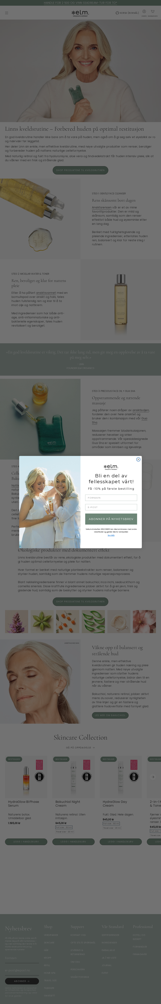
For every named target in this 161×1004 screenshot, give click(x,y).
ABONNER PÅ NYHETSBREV (111, 519)
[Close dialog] (138, 459)
